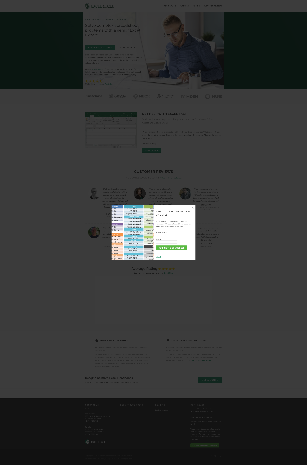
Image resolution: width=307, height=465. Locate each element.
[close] (158, 257)
